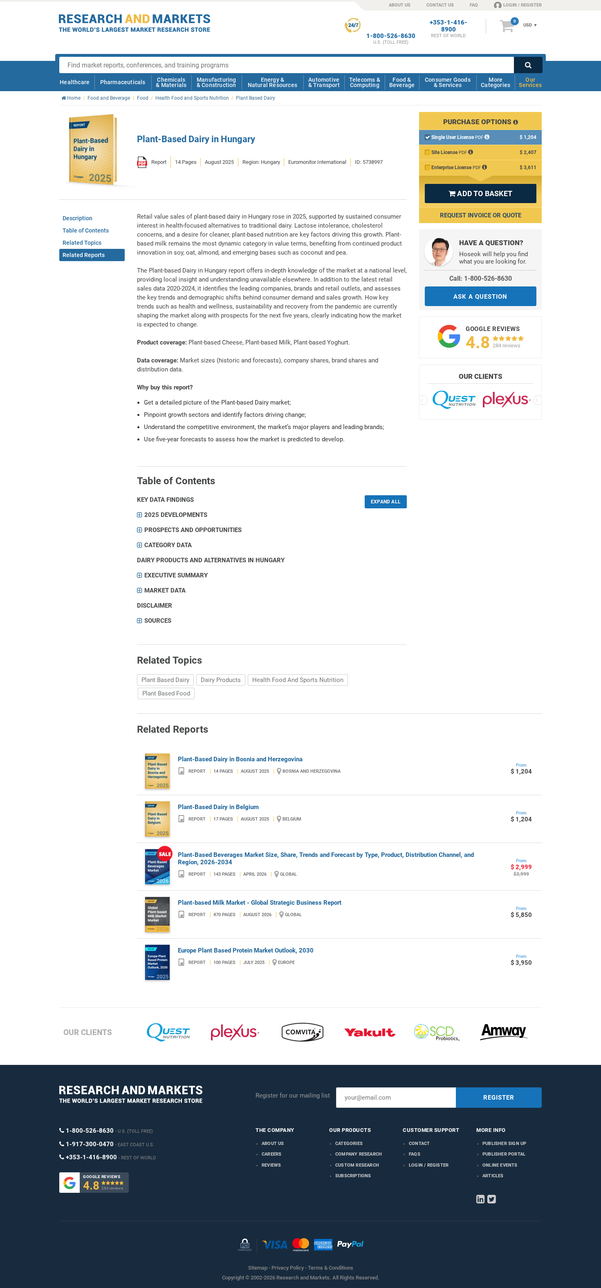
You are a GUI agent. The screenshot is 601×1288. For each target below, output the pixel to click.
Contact (419, 1143)
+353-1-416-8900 (448, 26)
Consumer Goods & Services (448, 82)
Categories (349, 1143)
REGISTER (498, 1097)
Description (77, 218)
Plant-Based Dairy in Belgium (218, 807)
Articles (493, 1175)
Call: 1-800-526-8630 (480, 278)
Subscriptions (353, 1175)
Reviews (271, 1165)
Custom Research (357, 1165)
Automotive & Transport (324, 82)
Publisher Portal (503, 1154)
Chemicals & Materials (171, 82)
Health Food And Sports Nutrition (297, 680)
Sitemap (257, 1268)
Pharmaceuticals (123, 82)
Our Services (530, 82)
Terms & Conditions (330, 1268)
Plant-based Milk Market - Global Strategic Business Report (259, 902)
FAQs (414, 1154)
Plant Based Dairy (165, 680)
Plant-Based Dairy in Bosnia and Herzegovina (240, 759)
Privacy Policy (287, 1268)
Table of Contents (86, 230)
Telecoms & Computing (364, 82)
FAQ (474, 5)
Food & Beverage (402, 82)
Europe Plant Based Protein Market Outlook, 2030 (246, 950)
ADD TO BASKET (480, 193)
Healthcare (75, 82)
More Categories (495, 82)
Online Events (500, 1165)
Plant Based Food (166, 693)
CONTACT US (440, 5)
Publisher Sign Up (504, 1143)
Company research (358, 1154)
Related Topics (82, 242)
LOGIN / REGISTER (522, 5)
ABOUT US (399, 5)
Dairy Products (221, 680)
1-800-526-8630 (390, 36)
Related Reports (84, 255)
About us (273, 1143)
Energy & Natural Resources (272, 82)
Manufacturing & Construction (216, 82)
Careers (271, 1154)
